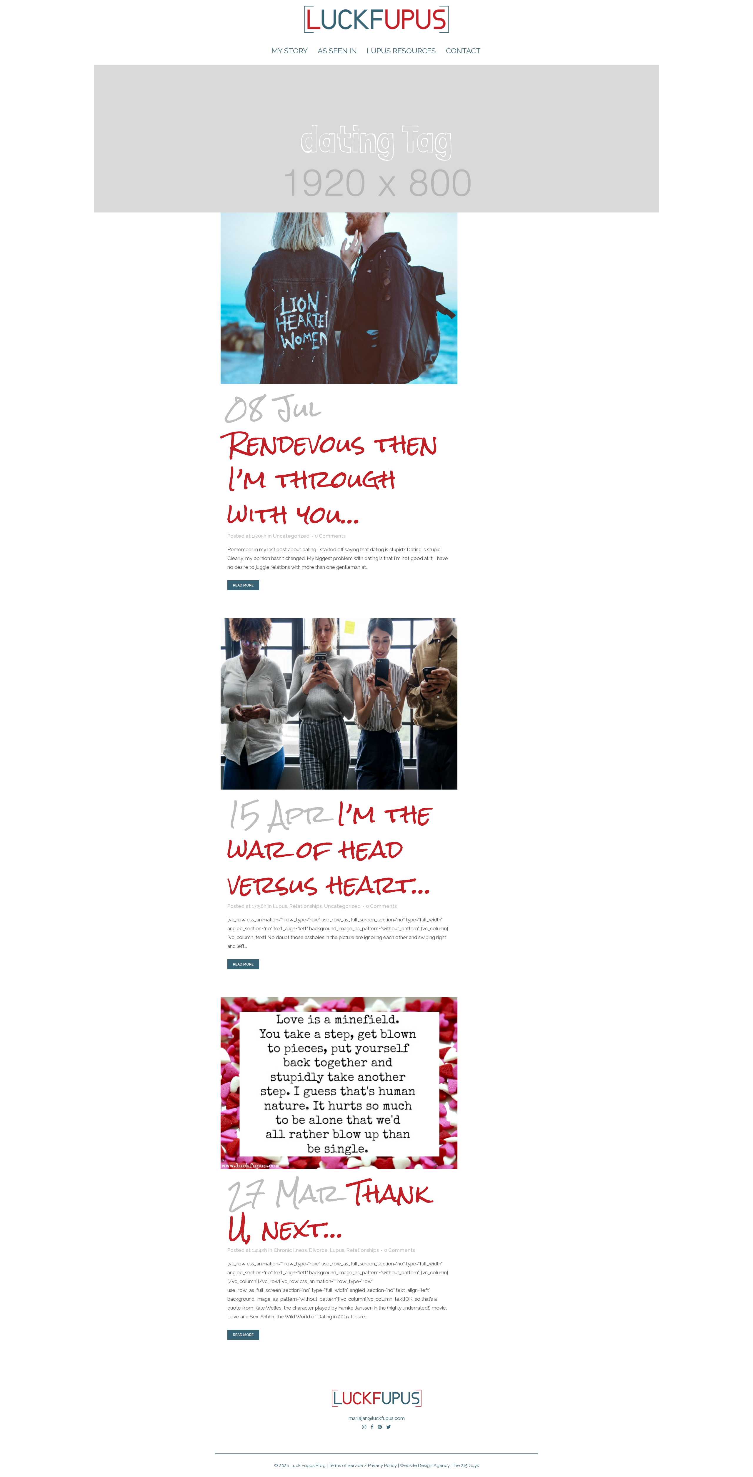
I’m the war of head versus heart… (329, 849)
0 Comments (330, 536)
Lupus (280, 906)
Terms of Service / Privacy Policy (363, 1465)
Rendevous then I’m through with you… (332, 479)
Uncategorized (291, 536)
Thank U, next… (328, 1210)
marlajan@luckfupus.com (377, 1418)
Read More (243, 585)
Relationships (305, 906)
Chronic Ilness (290, 1250)
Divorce (318, 1250)
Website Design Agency (425, 1465)
